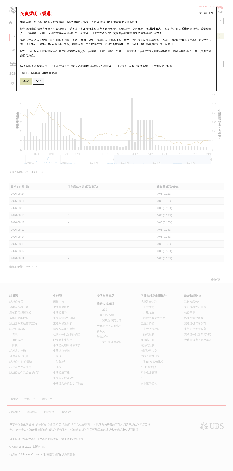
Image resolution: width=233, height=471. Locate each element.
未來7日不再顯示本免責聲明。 (41, 73)
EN (211, 13)
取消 (38, 81)
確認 (26, 81)
